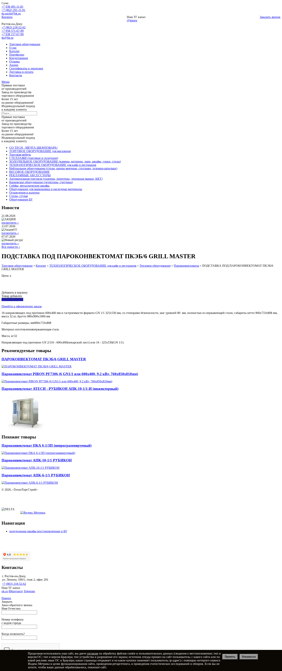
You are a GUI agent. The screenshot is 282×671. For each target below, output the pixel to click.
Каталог (14, 51)
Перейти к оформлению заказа (22, 306)
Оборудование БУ (21, 199)
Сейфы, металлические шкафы (29, 185)
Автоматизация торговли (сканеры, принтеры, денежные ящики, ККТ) (55, 178)
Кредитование (18, 58)
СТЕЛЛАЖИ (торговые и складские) (33, 158)
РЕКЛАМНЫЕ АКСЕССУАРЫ (30, 175)
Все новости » (11, 246)
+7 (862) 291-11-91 (13, 10)
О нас (13, 47)
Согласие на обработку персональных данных (32, 502)
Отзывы (14, 61)
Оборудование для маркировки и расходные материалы (45, 189)
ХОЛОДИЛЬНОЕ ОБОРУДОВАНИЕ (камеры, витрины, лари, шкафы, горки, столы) (65, 161)
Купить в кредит (12, 299)
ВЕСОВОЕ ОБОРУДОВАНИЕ (29, 171)
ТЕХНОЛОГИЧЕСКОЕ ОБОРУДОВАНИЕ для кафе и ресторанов (52, 165)
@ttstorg (132, 20)
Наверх (6, 598)
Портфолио (16, 54)
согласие (92, 653)
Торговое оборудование (24, 44)
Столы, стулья (18, 196)
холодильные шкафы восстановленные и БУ (38, 531)
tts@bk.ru (7, 37)
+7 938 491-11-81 (12, 6)
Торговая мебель (20, 154)
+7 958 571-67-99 (13, 30)
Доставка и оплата (21, 71)
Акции (13, 65)
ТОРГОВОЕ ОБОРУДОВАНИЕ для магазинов (40, 151)
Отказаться (249, 656)
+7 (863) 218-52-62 (14, 27)
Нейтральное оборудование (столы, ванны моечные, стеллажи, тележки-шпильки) (63, 168)
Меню (6, 81)
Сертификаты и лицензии (26, 68)
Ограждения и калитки (24, 192)
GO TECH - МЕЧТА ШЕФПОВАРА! (33, 147)
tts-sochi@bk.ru (11, 13)
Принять (230, 656)
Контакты (15, 75)
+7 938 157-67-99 (13, 34)
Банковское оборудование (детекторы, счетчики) (41, 182)
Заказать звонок (270, 17)
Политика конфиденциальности (23, 496)
